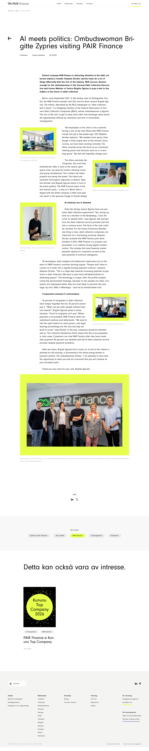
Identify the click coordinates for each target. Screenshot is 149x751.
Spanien (41, 726)
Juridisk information (113, 744)
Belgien (41, 722)
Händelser (115, 536)
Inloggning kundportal (130, 699)
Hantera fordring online (131, 719)
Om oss (94, 699)
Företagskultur (96, 536)
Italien (40, 732)
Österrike (41, 702)
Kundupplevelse (14, 702)
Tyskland (41, 699)
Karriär (93, 706)
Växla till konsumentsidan (131, 716)
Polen (40, 716)
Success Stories (70, 702)
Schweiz (41, 709)
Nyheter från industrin (38, 536)
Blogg (66, 699)
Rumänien (41, 736)
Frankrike (41, 719)
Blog (17, 11)
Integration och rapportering (18, 706)
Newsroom (95, 702)
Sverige (40, 712)
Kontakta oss (136, 4)
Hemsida (10, 11)
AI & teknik (60, 536)
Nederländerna (43, 706)
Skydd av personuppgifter (132, 744)
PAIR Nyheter (78, 536)
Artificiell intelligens (15, 699)
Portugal (41, 729)
